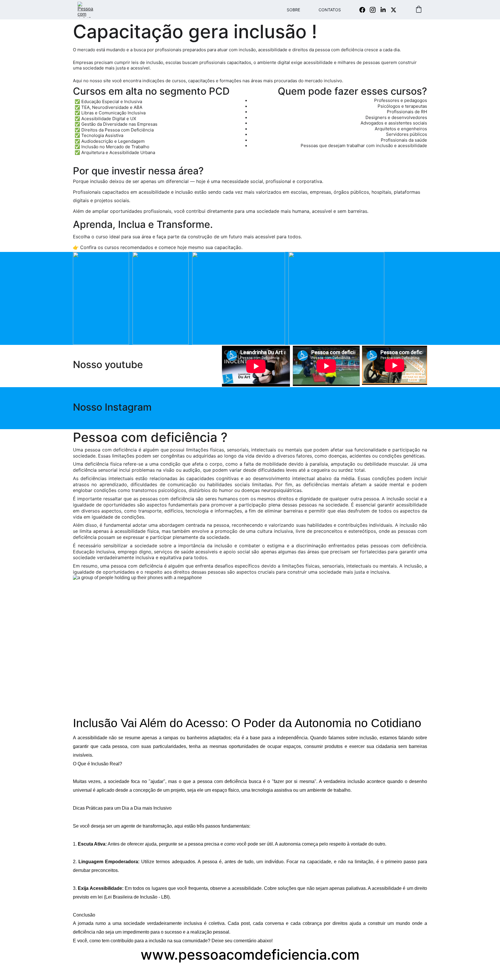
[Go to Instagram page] (375, 10)
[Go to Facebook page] (364, 10)
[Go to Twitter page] (393, 10)
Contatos (330, 9)
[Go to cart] (418, 10)
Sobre (293, 9)
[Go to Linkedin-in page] (385, 10)
